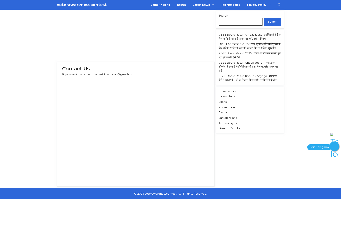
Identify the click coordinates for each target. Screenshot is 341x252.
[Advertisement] (136, 36)
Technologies (230, 4)
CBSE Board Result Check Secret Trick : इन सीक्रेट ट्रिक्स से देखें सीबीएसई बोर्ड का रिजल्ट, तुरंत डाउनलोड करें (248, 66)
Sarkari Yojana (160, 4)
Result (181, 4)
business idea (228, 91)
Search (223, 15)
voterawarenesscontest (82, 4)
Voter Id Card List (230, 128)
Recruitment (227, 107)
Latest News (201, 4)
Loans (223, 101)
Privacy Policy (256, 4)
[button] (279, 5)
